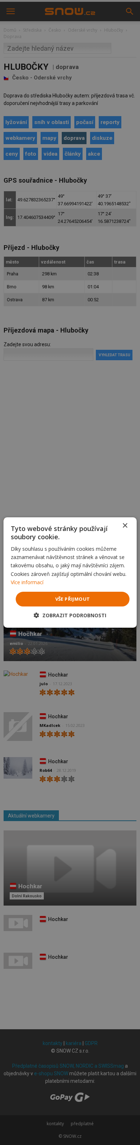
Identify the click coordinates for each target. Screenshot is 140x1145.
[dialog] (70, 572)
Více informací (27, 582)
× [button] (124, 525)
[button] (70, 615)
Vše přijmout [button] (72, 599)
